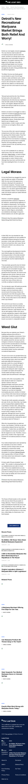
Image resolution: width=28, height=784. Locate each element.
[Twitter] (4, 731)
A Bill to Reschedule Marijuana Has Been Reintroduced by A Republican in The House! (14, 555)
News (7, 7)
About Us (4, 760)
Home (3, 7)
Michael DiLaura (19, 452)
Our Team (18, 768)
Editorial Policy (19, 764)
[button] (23, 2)
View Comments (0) (14, 525)
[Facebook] (2, 731)
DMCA (3, 764)
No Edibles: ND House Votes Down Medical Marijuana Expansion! (17, 745)
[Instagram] (6, 731)
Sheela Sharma (9, 44)
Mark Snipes (11, 154)
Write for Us (5, 779)
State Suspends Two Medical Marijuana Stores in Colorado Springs (12, 674)
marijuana (22, 51)
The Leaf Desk (8, 734)
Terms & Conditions (20, 775)
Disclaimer (18, 760)
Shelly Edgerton (16, 388)
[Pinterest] (8, 731)
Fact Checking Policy (6, 769)
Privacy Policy (5, 775)
